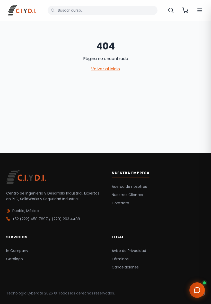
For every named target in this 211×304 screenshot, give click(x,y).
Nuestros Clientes (127, 194)
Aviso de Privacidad (129, 250)
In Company (17, 250)
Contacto (120, 203)
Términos (120, 258)
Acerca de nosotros (129, 186)
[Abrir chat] (197, 290)
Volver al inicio (105, 69)
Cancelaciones (125, 267)
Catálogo (14, 258)
